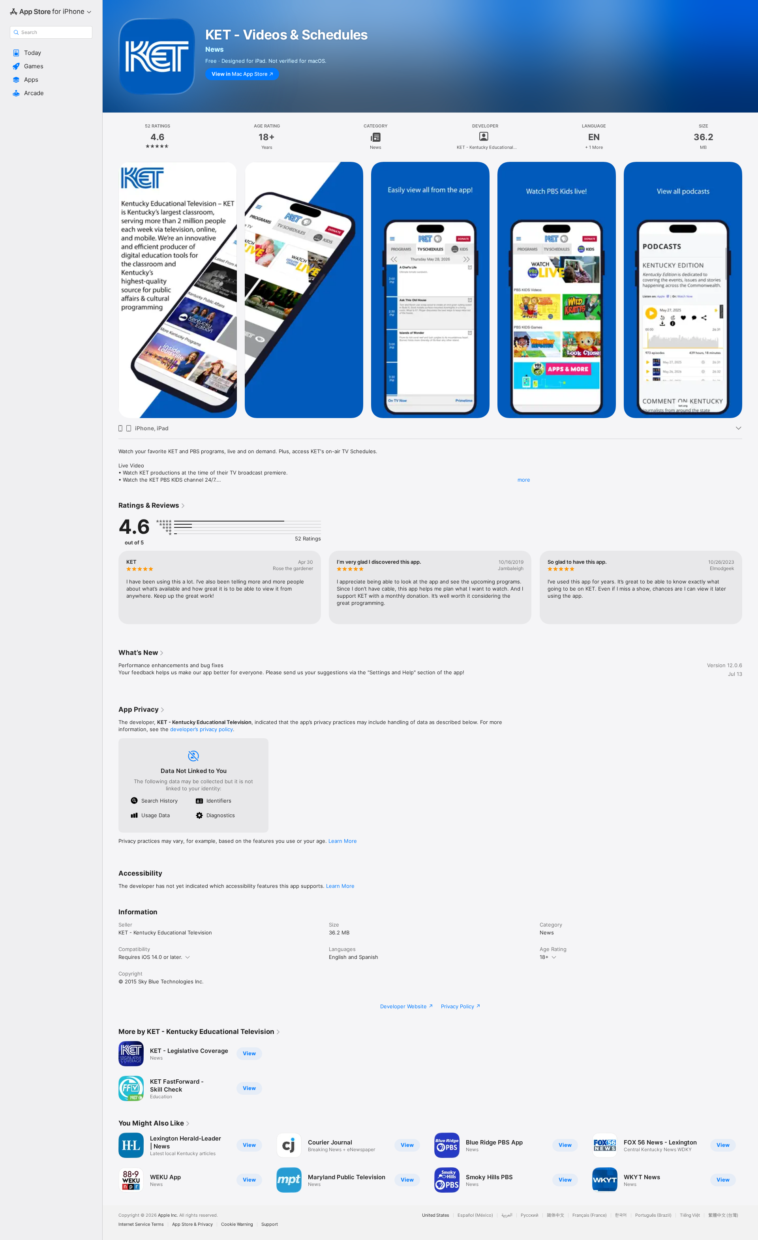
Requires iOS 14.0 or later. (150, 957)
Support (269, 1224)
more (524, 479)
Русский (529, 1215)
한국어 (621, 1215)
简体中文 (555, 1215)
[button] (51, 53)
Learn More (342, 841)
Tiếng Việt (690, 1215)
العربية (506, 1215)
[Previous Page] (110, 587)
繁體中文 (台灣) (723, 1215)
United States (435, 1215)
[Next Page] (750, 587)
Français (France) (589, 1215)
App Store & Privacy (192, 1224)
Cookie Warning (237, 1224)
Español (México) (475, 1215)
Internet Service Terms (141, 1224)
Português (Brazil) (653, 1215)
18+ (544, 957)
